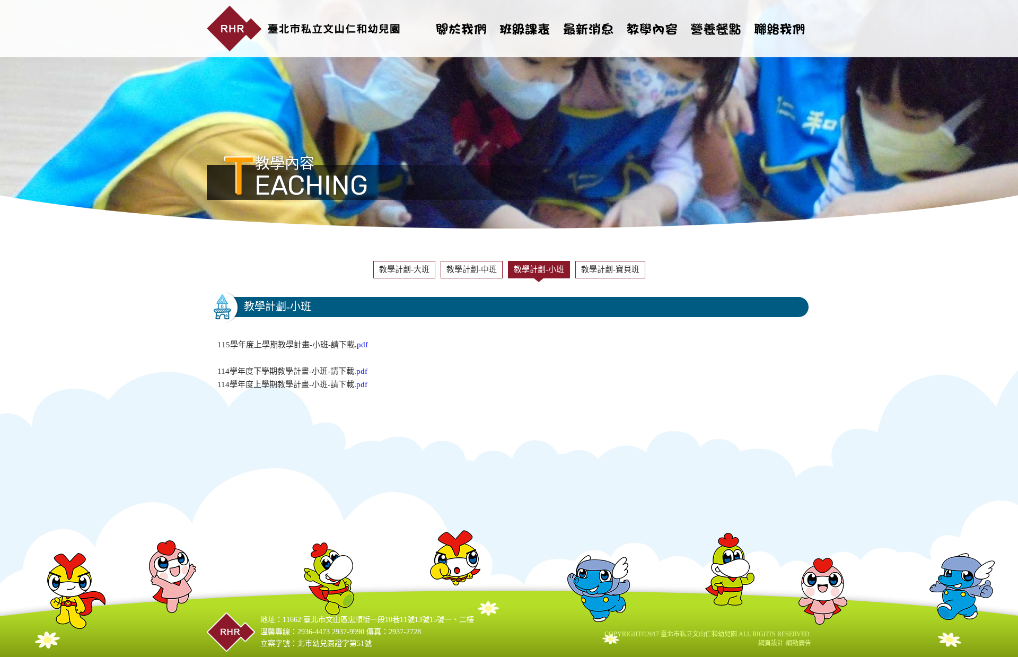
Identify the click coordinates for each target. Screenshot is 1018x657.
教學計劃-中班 (471, 269)
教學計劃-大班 (404, 269)
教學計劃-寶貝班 (610, 269)
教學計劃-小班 (539, 269)
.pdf (361, 344)
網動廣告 (798, 643)
